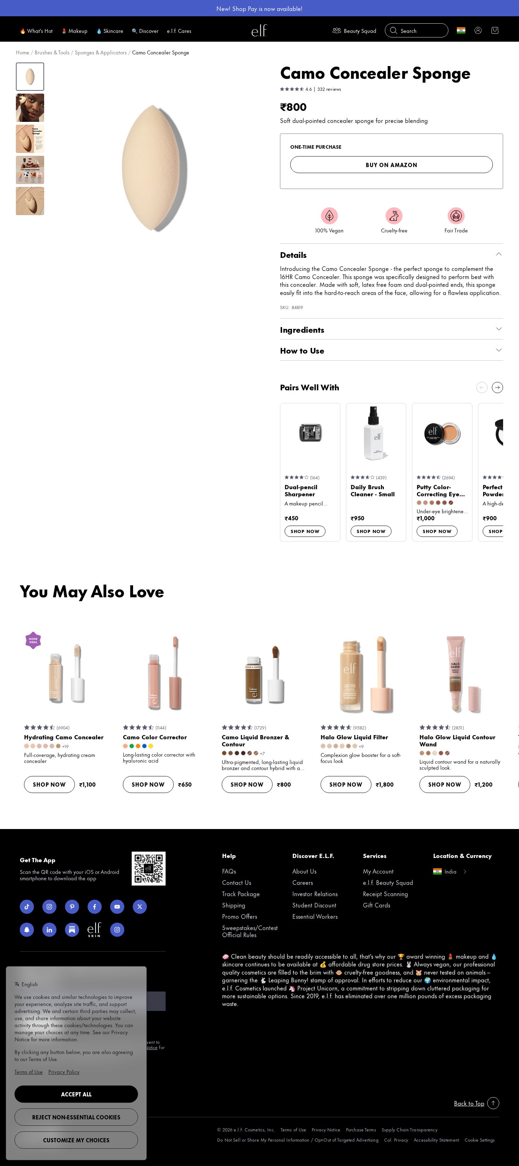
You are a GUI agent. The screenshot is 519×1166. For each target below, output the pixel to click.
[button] (154, 168)
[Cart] (495, 30)
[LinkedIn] (49, 930)
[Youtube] (117, 907)
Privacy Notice (326, 1129)
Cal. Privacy (396, 1139)
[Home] (259, 30)
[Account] (478, 30)
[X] (140, 907)
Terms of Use (293, 1129)
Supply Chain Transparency (409, 1129)
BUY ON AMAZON (391, 165)
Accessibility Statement (436, 1139)
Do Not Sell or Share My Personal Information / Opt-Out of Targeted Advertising (297, 1139)
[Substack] (72, 930)
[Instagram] (49, 907)
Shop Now (305, 530)
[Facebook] (95, 907)
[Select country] (461, 30)
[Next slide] (497, 387)
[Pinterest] (72, 907)
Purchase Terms (361, 1129)
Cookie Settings (480, 1139)
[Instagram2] (117, 930)
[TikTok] (27, 907)
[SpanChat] (27, 930)
